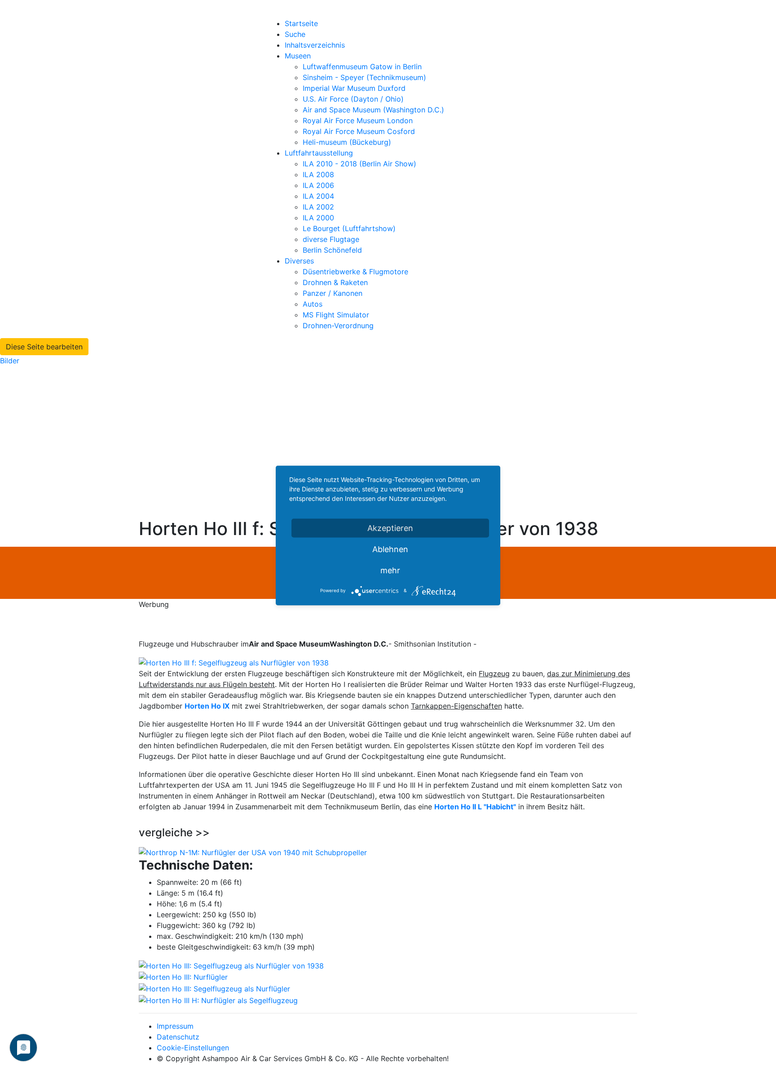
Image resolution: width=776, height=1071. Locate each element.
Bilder (9, 360)
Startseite (301, 23)
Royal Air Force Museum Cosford (359, 131)
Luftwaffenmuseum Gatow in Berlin (362, 66)
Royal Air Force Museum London (358, 120)
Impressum (175, 1026)
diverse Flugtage (331, 239)
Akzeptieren (390, 528)
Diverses (299, 260)
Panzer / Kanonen (332, 293)
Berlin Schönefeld (332, 249)
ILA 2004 (318, 196)
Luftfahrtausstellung (319, 152)
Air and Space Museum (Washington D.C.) (373, 109)
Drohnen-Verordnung (338, 325)
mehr (390, 570)
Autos (312, 303)
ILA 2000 (318, 217)
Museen (298, 55)
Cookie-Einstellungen (193, 1047)
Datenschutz (178, 1036)
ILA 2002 (318, 206)
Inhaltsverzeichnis (315, 44)
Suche (295, 34)
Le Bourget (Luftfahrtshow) (349, 228)
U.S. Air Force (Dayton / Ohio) (353, 98)
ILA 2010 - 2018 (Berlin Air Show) (359, 163)
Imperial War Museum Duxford (354, 88)
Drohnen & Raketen (335, 282)
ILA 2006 (318, 185)
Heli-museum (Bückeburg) (347, 142)
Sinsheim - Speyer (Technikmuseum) (364, 77)
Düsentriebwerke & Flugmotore (355, 271)
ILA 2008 (318, 174)
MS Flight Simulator (336, 314)
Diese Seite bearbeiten (44, 346)
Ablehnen (390, 549)
